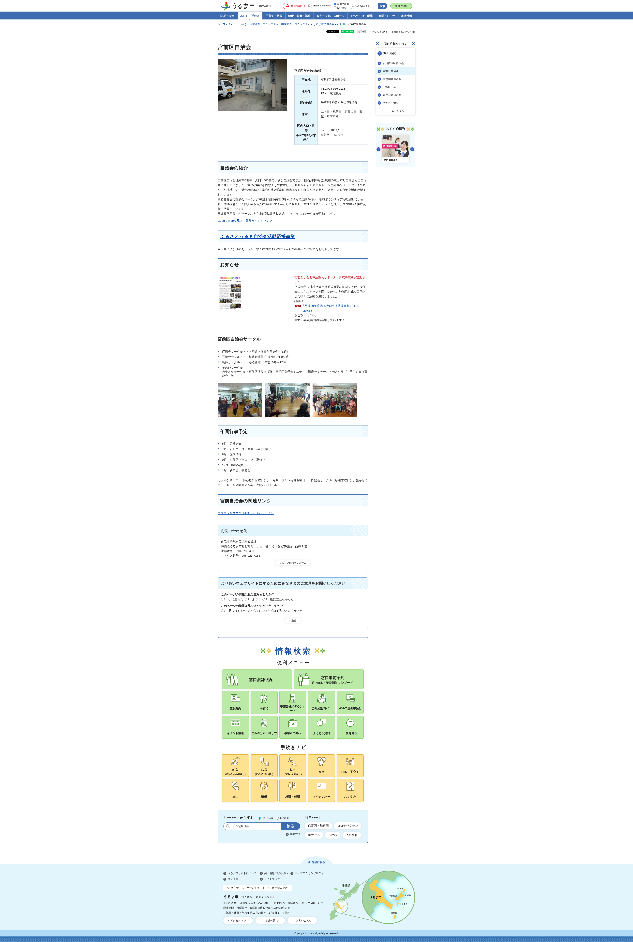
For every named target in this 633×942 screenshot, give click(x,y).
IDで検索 (342, 7)
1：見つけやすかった (238, 610)
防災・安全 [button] (227, 15)
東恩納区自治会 (392, 79)
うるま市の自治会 (323, 24)
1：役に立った (233, 599)
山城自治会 (389, 87)
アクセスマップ (239, 920)
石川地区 (342, 24)
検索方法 (295, 834)
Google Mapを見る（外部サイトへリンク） (246, 220)
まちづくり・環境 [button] (361, 15)
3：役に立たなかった (279, 599)
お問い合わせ (304, 920)
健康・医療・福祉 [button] (299, 15)
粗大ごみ (314, 835)
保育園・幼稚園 (318, 825)
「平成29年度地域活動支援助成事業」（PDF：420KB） (333, 308)
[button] (294, 6)
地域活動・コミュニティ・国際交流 (271, 24)
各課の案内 (271, 920)
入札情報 (352, 835)
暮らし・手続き (237, 24)
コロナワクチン (347, 825)
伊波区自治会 (391, 102)
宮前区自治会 (391, 71)
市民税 (332, 835)
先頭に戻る (318, 862)
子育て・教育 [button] (274, 15)
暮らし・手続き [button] (250, 15)
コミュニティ (302, 24)
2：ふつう (254, 599)
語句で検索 (343, 4)
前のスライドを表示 (378, 149)
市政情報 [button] (406, 15)
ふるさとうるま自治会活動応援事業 (257, 236)
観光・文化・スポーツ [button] (330, 15)
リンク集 (233, 879)
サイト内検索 (228, 826)
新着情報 (402, 6)
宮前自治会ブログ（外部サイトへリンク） (246, 513)
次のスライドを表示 (412, 149)
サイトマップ (272, 879)
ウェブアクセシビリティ (309, 873)
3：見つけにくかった (288, 610)
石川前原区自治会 (393, 63)
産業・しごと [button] (386, 15)
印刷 (363, 31)
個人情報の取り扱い (276, 873)
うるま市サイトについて (242, 873)
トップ (222, 24)
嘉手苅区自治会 (392, 95)
